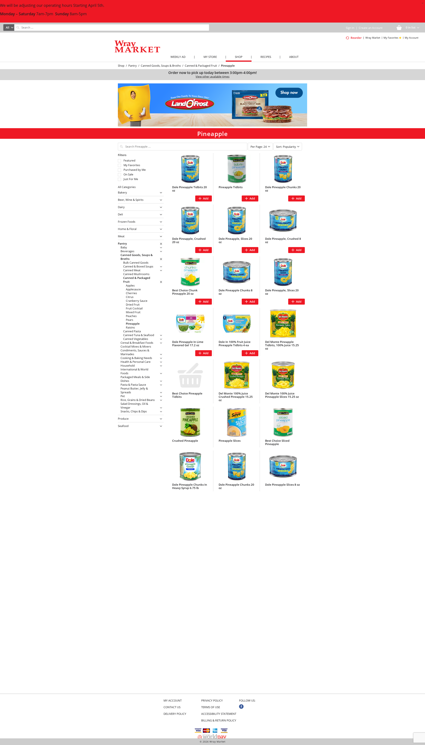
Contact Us (172, 707)
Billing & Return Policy (218, 720)
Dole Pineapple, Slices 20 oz (235, 240)
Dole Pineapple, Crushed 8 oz (283, 240)
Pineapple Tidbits (231, 187)
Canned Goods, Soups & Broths (161, 65)
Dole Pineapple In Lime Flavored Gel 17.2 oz (187, 343)
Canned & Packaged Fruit (201, 65)
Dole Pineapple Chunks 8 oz (236, 291)
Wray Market (372, 37)
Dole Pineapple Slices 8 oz (282, 484)
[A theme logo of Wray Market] (141, 49)
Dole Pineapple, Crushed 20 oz (189, 240)
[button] (212, 105)
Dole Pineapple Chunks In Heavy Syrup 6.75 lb (189, 486)
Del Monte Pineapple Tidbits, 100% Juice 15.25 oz (282, 345)
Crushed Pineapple (185, 441)
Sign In (350, 28)
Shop (121, 65)
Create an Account (370, 28)
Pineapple (228, 65)
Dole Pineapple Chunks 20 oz (283, 188)
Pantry (132, 65)
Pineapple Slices (230, 441)
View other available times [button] (212, 76)
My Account (173, 700)
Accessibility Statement (218, 713)
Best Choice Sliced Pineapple (277, 442)
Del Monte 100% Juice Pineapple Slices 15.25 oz (282, 395)
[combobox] (8, 27)
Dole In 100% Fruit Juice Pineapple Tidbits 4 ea (235, 343)
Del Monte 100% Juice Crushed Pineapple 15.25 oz (236, 396)
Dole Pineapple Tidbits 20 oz (189, 188)
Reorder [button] (356, 38)
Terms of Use (210, 707)
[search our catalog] (18, 27)
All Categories (127, 187)
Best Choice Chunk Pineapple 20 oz (185, 291)
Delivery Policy (175, 713)
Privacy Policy (212, 700)
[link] (241, 706)
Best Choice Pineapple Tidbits (187, 395)
